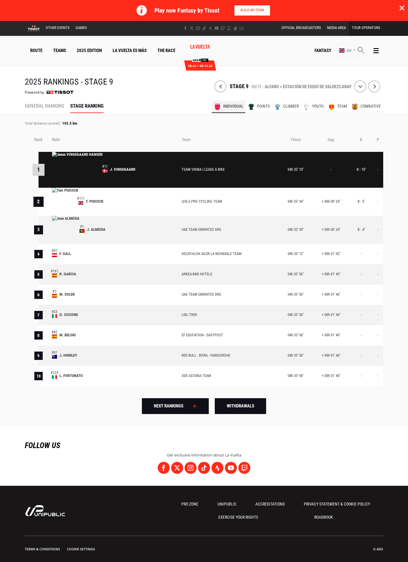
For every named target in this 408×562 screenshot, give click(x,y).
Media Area (336, 27)
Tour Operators (366, 27)
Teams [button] (59, 50)
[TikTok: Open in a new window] (204, 28)
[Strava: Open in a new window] (210, 28)
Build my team (252, 10)
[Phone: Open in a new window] (229, 28)
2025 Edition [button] (89, 50)
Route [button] (36, 50)
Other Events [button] (58, 27)
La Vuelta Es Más (130, 50)
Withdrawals (240, 406)
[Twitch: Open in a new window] (223, 28)
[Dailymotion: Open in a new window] (235, 28)
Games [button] (81, 27)
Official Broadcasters (301, 27)
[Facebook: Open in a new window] (185, 28)
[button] (347, 50)
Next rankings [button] (168, 406)
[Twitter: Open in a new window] (191, 28)
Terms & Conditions (42, 549)
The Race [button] (166, 50)
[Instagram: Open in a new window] (198, 28)
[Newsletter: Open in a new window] (241, 28)
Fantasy (323, 50)
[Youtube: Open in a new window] (217, 28)
